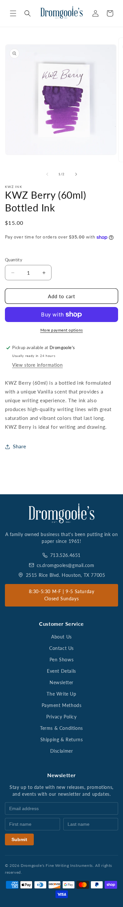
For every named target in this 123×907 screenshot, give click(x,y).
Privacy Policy (61, 716)
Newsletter (61, 682)
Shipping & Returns (61, 739)
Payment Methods (62, 705)
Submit (19, 839)
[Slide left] (47, 174)
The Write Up (61, 694)
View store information (37, 365)
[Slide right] (76, 174)
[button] (13, 13)
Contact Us (61, 648)
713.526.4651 (65, 555)
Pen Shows (61, 659)
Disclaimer (61, 751)
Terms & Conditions (61, 728)
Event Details (61, 671)
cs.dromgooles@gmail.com (65, 565)
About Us (61, 636)
